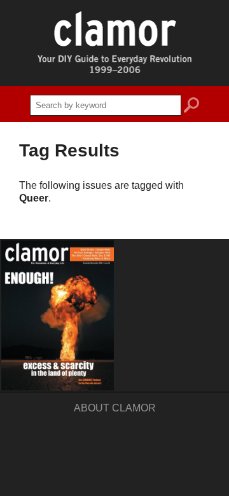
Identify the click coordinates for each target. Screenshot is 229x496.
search (191, 107)
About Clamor (115, 408)
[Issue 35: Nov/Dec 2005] (57, 315)
